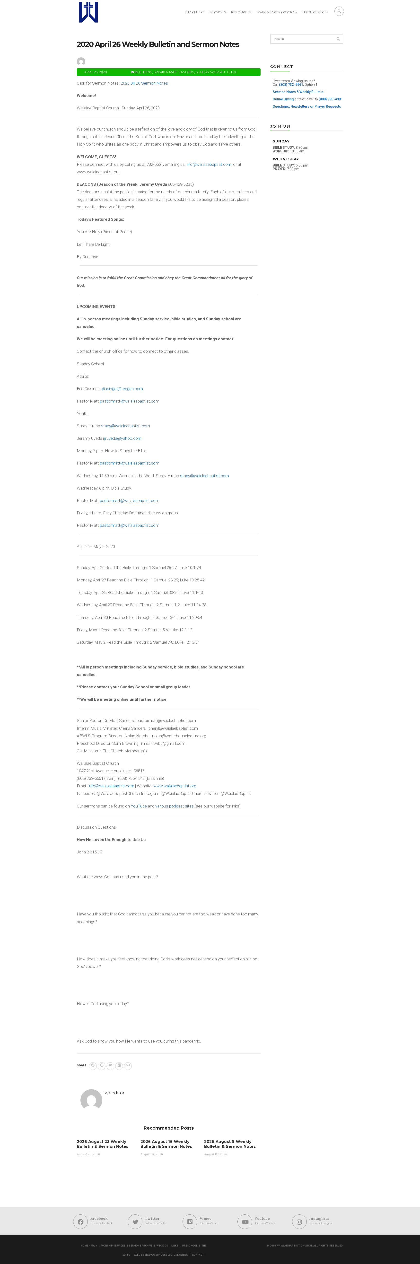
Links (174, 1245)
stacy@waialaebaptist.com (125, 425)
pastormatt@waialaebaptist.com (129, 401)
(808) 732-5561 (291, 85)
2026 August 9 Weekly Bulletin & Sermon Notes (230, 1144)
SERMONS (218, 12)
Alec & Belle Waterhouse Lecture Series (161, 1255)
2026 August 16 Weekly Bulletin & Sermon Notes (166, 1144)
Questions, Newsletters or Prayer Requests (307, 106)
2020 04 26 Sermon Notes (144, 83)
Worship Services (113, 1245)
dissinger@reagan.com (122, 388)
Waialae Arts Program (277, 12)
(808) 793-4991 (331, 99)
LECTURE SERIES (315, 12)
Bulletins (143, 72)
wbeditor (103, 61)
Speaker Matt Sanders (174, 72)
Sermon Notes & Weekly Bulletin (298, 92)
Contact (198, 1255)
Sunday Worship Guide (216, 72)
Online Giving (283, 99)
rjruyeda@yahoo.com (122, 438)
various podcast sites (174, 806)
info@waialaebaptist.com (111, 785)
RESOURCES (241, 12)
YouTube (139, 806)
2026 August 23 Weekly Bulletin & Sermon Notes (102, 1144)
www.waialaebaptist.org (174, 785)
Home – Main (89, 1245)
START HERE (195, 12)
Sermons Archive (140, 1245)
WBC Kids (162, 1245)
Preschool (189, 1245)
